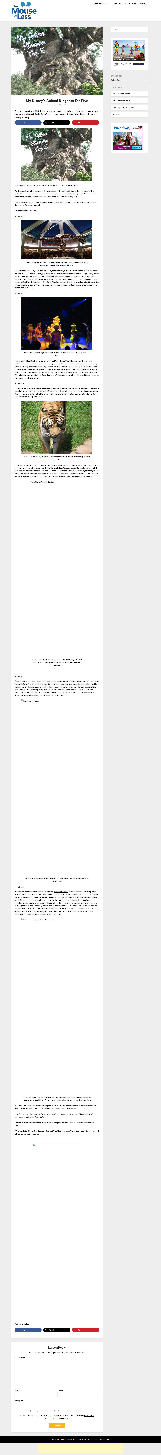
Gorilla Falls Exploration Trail (71, 388)
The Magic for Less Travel (64, 1131)
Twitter (41, 1117)
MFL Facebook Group (121, 101)
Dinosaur (18, 271)
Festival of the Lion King (24, 361)
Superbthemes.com (101, 1439)
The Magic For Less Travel (123, 108)
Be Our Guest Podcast (121, 94)
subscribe (89, 1415)
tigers (20, 468)
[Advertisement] (80, 1448)
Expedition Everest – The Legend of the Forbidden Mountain (59, 681)
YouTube (116, 115)
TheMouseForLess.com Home (124, 3)
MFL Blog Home (101, 3)
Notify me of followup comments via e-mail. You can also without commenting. (58, 1417)
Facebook (32, 1117)
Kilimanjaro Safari (61, 891)
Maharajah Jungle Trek (36, 388)
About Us (144, 3)
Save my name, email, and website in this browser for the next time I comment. (57, 1411)
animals (25, 202)
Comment (20, 1357)
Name (18, 1390)
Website (19, 1401)
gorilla (51, 468)
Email (60, 1390)
